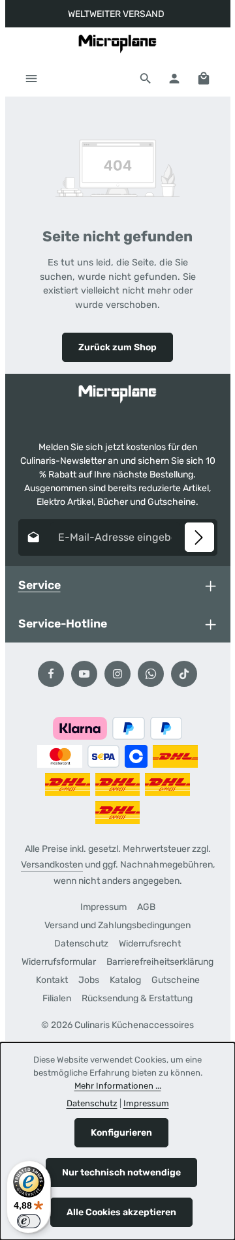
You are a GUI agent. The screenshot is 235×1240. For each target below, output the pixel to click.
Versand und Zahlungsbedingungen (117, 925)
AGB (146, 907)
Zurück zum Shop (117, 347)
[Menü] (31, 78)
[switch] (28, 1221)
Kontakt (52, 980)
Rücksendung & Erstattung (137, 998)
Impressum (103, 907)
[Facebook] (51, 674)
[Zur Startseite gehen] (117, 43)
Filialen (56, 998)
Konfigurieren (121, 1132)
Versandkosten (52, 864)
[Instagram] (117, 674)
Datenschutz (81, 943)
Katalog (125, 980)
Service (39, 585)
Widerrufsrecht (150, 943)
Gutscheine (175, 980)
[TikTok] (184, 674)
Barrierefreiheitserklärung (159, 961)
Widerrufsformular (59, 961)
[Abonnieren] (199, 537)
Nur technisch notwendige (121, 1172)
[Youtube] (84, 674)
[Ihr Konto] (174, 78)
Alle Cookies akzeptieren (121, 1212)
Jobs (88, 980)
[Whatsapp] (151, 674)
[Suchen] (146, 78)
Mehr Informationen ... (117, 1086)
